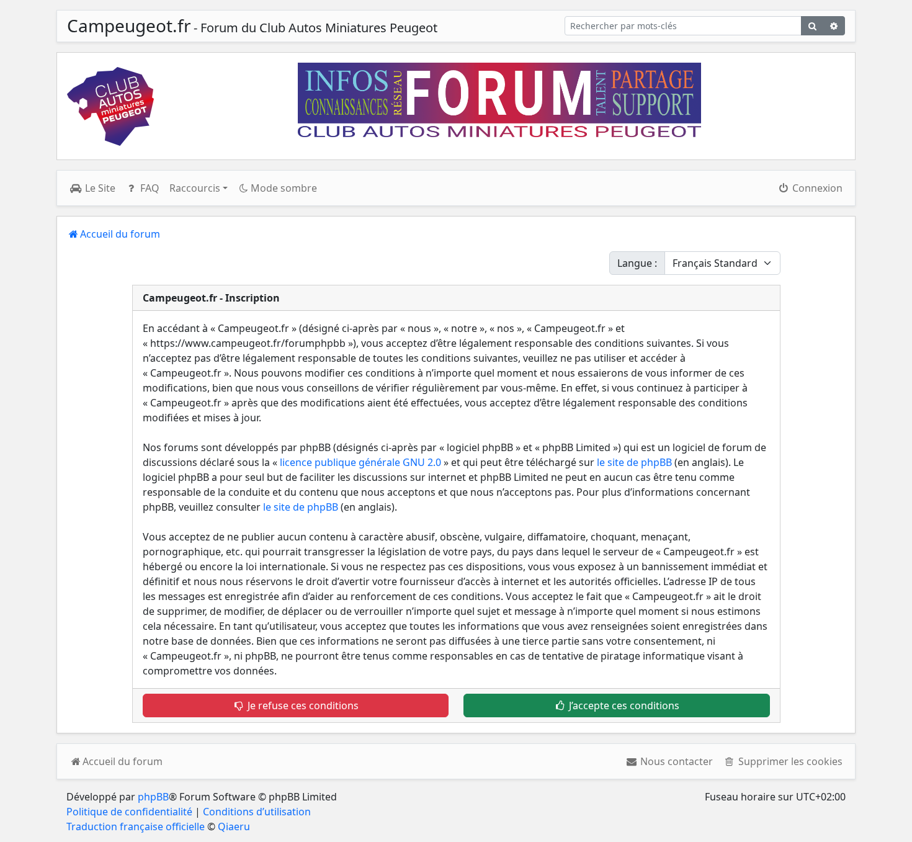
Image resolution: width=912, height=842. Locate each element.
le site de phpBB (634, 462)
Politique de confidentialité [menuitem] (129, 811)
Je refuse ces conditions (302, 705)
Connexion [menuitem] (816, 188)
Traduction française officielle (135, 826)
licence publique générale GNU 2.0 (360, 462)
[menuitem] (669, 761)
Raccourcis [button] (194, 188)
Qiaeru (234, 826)
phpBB (153, 797)
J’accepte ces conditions (622, 705)
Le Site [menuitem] (99, 188)
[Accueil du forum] (110, 106)
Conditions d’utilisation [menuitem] (257, 811)
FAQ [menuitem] (148, 188)
